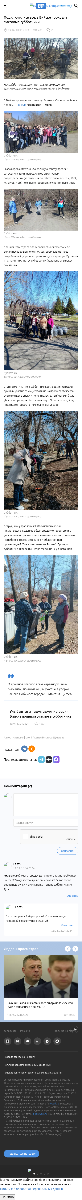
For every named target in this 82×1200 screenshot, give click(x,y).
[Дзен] (48, 759)
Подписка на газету (64, 1030)
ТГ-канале (20, 104)
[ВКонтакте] (24, 748)
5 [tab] (48, 1174)
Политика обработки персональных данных (27, 1065)
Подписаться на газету (21, 1153)
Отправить (67, 850)
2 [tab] (37, 1174)
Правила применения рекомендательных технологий (33, 1072)
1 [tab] (34, 1174)
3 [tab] (41, 1174)
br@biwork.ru (40, 1114)
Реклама (25, 1030)
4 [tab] (44, 1174)
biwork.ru (54, 1103)
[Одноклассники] (31, 748)
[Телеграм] (41, 759)
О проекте (10, 1030)
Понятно (8, 1197)
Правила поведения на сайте (19, 1057)
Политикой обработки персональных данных (32, 1189)
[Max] (56, 759)
